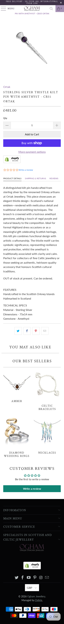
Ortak (6, 86)
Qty (5, 118)
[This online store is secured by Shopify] (12, 162)
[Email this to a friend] (44, 331)
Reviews (53, 178)
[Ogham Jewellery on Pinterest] (35, 577)
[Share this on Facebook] (27, 331)
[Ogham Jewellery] (32, 8)
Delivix (39, 600)
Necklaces (47, 435)
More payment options (32, 151)
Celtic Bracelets (47, 390)
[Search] (51, 8)
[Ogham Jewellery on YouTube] (28, 577)
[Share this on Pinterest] (36, 331)
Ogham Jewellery (36, 596)
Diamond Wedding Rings (16, 437)
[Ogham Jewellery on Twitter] (16, 577)
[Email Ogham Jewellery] (47, 577)
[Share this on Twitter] (18, 331)
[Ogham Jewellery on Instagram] (41, 577)
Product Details (12, 178)
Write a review (32, 488)
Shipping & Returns (35, 178)
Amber (16, 386)
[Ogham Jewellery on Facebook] (22, 577)
